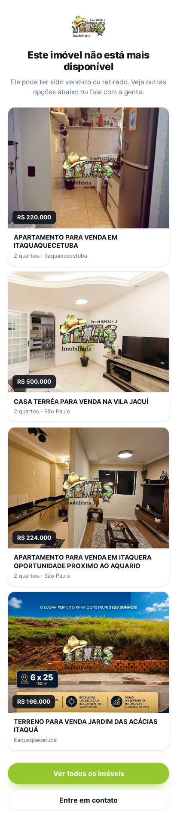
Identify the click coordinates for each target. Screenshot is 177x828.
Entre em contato (88, 800)
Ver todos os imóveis (88, 773)
